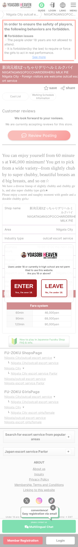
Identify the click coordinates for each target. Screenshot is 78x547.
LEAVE (54, 288)
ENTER (23, 288)
